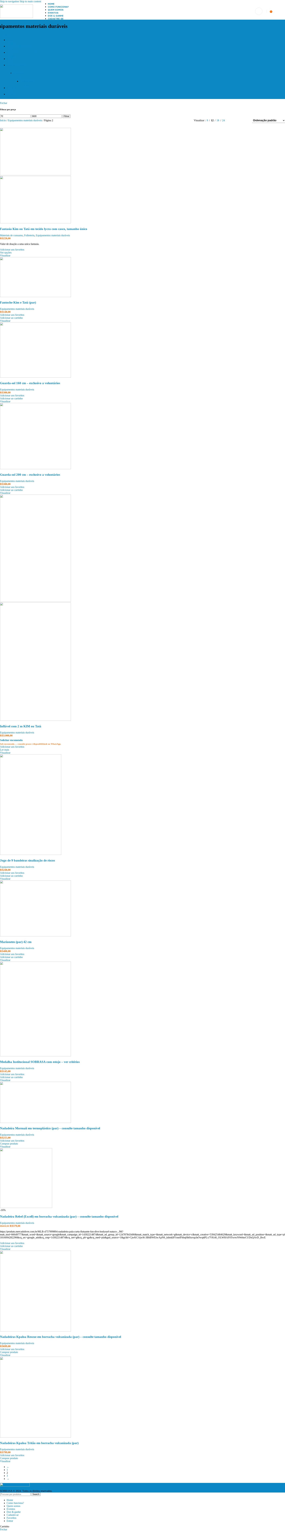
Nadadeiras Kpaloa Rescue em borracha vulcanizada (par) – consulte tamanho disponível (60, 1337)
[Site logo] (16, 17)
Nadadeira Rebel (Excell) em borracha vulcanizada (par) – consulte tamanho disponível (59, 1216)
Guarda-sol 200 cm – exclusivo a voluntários (30, 474)
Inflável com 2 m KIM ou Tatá (20, 726)
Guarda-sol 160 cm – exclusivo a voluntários (30, 383)
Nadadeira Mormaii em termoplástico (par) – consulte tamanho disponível (50, 1128)
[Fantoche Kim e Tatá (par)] (35, 296)
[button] (11, 317)
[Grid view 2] (233, 120)
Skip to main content (30, 1)
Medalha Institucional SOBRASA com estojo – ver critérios (40, 1062)
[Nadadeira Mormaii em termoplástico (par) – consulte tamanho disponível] (35, 1122)
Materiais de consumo (11, 235)
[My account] (258, 11)
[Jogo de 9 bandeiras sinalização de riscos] (30, 854)
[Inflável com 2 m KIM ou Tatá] (35, 600)
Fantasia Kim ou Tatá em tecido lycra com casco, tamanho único (43, 229)
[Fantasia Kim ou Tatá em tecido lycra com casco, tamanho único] (35, 174)
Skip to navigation (10, 1)
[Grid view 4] (245, 120)
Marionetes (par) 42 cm (16, 942)
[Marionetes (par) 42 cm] (35, 935)
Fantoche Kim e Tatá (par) (18, 302)
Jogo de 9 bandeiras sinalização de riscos (27, 860)
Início (3, 120)
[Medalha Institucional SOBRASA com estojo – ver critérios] (35, 1055)
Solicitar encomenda (11, 740)
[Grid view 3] (239, 120)
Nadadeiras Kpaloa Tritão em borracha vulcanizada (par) (39, 1443)
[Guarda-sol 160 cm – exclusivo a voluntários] (35, 376)
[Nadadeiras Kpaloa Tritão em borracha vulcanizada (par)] (35, 1436)
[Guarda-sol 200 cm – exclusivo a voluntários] (35, 468)
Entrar (10, 1520)
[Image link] (15, 1485)
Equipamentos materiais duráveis (25, 120)
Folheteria (29, 235)
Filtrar (66, 116)
